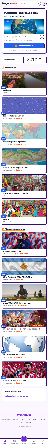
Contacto (28, 423)
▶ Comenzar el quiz (24, 45)
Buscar (15, 419)
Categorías (6, 419)
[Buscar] (38, 3)
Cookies (20, 423)
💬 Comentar (9, 59)
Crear (22, 419)
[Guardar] (42, 37)
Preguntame (24, 414)
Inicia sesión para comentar (16, 396)
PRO (28, 419)
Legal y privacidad (39, 419)
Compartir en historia (35, 59)
